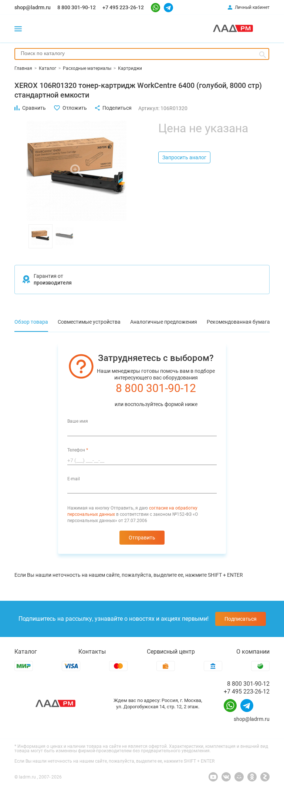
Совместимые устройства (89, 322)
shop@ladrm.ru (32, 7)
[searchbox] (142, 53)
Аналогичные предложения (163, 322)
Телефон (77, 450)
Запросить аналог (184, 157)
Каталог (25, 651)
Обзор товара (31, 322)
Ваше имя (77, 421)
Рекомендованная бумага (238, 322)
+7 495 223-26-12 (123, 7)
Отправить (142, 538)
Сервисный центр (171, 651)
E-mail (73, 478)
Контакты (92, 651)
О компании (253, 651)
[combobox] (141, 54)
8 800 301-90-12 (76, 7)
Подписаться (240, 619)
